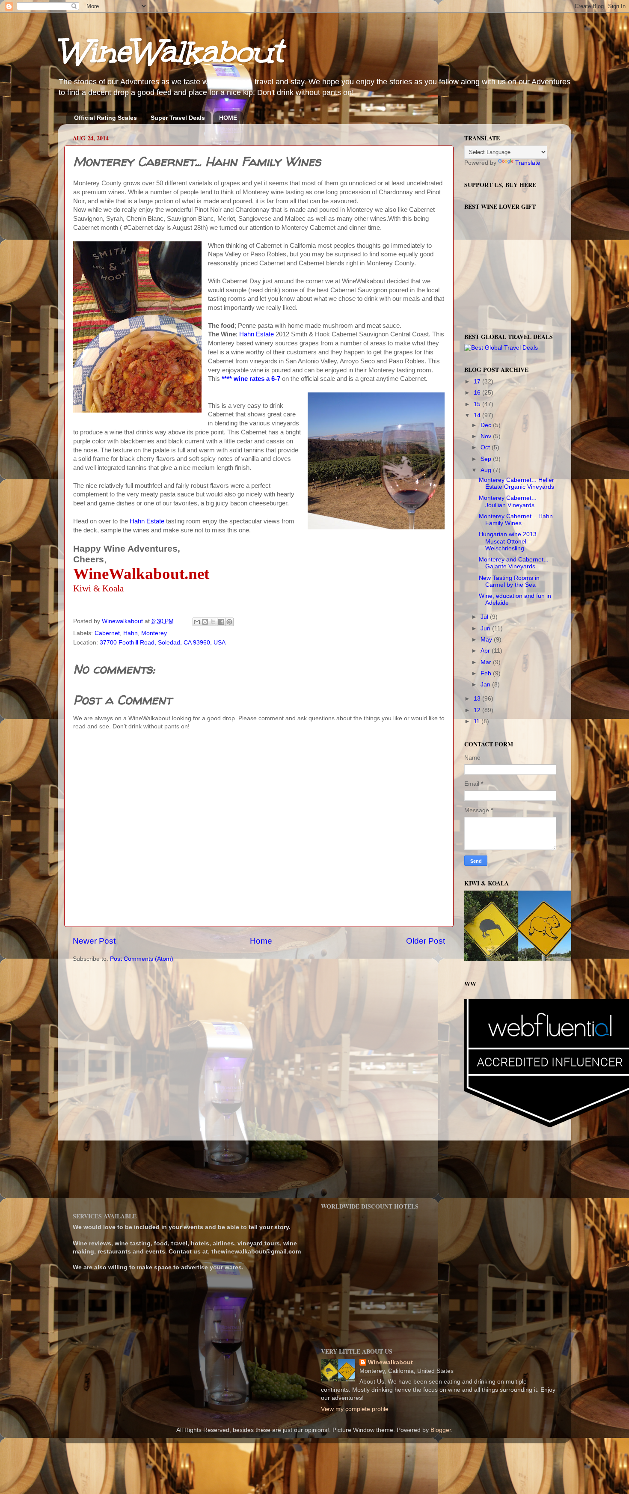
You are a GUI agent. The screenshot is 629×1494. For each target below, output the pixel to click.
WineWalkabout (170, 51)
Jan (486, 684)
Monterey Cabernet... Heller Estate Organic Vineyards (516, 483)
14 (478, 415)
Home (261, 940)
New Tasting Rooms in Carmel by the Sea (509, 581)
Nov (487, 436)
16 (478, 392)
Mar (487, 662)
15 (478, 404)
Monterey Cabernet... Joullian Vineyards (508, 501)
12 (478, 710)
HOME (228, 117)
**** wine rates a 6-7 (252, 378)
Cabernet (107, 633)
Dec (487, 425)
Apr (486, 650)
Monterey (154, 633)
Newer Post (94, 940)
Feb (487, 673)
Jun (486, 628)
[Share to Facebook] (221, 622)
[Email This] (197, 622)
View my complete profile (355, 1409)
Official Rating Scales (105, 117)
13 (478, 698)
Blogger (440, 1430)
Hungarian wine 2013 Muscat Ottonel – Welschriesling (508, 541)
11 (477, 721)
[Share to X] (213, 622)
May (487, 639)
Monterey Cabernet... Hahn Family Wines (516, 519)
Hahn (130, 633)
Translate (527, 163)
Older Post (425, 940)
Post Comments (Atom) (141, 959)
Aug (487, 470)
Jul (485, 617)
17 (478, 381)
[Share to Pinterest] (229, 622)
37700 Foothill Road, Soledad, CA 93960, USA (162, 642)
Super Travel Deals (178, 117)
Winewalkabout (390, 1362)
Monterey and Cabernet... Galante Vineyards (514, 563)
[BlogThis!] (205, 622)
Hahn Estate (256, 334)
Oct (486, 447)
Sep (487, 459)
